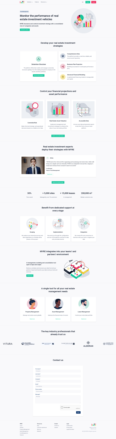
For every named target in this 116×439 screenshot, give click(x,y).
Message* (37, 394)
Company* (37, 379)
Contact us (56, 425)
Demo (88, 2)
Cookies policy (70, 425)
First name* (38, 368)
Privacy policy (69, 427)
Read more (49, 174)
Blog (38, 425)
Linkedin (56, 427)
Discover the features (38, 75)
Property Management (25, 429)
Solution (21, 427)
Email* (36, 384)
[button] (30, 2)
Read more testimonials (58, 182)
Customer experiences (42, 427)
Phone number (38, 389)
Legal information (70, 429)
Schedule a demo (25, 29)
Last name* (37, 374)
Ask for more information (58, 135)
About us (39, 429)
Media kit (39, 431)
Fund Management (24, 433)
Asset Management (24, 431)
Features (37, 2)
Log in (93, 2)
